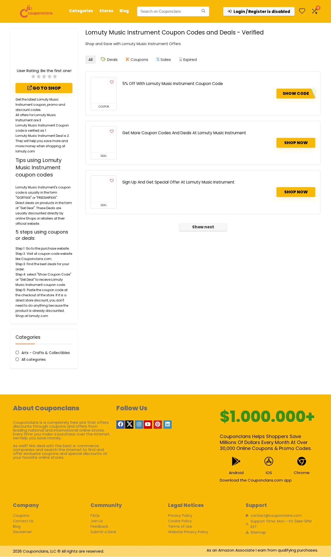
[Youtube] (148, 424)
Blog (124, 10)
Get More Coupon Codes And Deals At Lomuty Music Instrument (184, 133)
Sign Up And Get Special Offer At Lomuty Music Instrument (178, 182)
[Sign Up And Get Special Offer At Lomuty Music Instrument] (103, 189)
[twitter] (129, 424)
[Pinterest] (158, 424)
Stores (106, 10)
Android (236, 472)
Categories (81, 10)
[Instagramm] (139, 424)
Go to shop (46, 88)
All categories (33, 359)
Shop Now (296, 143)
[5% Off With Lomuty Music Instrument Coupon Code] (103, 90)
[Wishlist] (302, 11)
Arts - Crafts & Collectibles (45, 352)
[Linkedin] (167, 424)
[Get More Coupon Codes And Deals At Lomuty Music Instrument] (103, 139)
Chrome (302, 472)
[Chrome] (301, 461)
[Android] (236, 461)
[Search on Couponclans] (203, 11)
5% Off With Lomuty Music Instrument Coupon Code (172, 83)
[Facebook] (120, 424)
